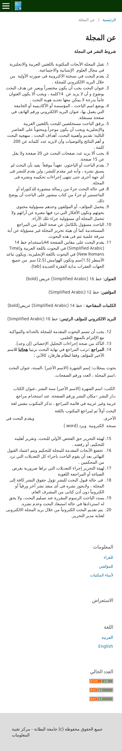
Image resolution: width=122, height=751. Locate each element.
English (105, 646)
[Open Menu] (6, 6)
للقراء (108, 557)
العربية (107, 637)
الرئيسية (109, 19)
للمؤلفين (106, 566)
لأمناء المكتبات (101, 575)
